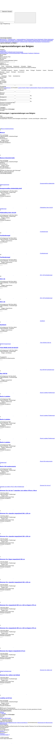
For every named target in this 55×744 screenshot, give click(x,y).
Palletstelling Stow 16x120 (8, 212)
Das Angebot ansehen (6, 710)
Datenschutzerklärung (22, 722)
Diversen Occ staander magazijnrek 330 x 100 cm (15, 582)
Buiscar (2, 132)
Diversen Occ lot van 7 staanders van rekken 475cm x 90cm (18, 490)
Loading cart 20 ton (6, 698)
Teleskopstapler (30, 39)
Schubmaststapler (28, 40)
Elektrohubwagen (36, 40)
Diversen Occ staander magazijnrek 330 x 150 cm (15, 536)
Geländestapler (15, 41)
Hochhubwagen (4, 40)
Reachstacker (38, 41)
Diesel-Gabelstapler (39, 39)
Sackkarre (3, 324)
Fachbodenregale (23, 41)
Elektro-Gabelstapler (49, 39)
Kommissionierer (45, 41)
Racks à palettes (5, 396)
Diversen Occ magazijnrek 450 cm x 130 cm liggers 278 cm (18, 628)
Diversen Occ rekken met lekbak (10, 675)
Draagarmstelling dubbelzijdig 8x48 (11, 188)
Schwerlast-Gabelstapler (47, 40)
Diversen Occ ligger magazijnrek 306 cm (12, 559)
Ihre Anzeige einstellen (6, 173)
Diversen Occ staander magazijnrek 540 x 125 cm (15, 513)
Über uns (2, 718)
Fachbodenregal (5, 235)
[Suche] (25, 17)
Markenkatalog (3, 723)
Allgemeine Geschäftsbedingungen (8, 722)
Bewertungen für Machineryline (45, 722)
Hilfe (6, 718)
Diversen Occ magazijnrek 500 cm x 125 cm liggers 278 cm (18, 605)
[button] (27, 30)
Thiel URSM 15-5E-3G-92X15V (9, 347)
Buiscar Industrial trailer (7, 158)
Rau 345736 (3, 373)
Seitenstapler (31, 41)
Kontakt (9, 718)
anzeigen (3, 107)
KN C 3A (2, 279)
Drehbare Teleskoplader (5, 41)
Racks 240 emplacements (8, 466)
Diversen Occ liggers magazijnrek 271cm (12, 651)
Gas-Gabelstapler (19, 40)
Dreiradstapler (11, 40)
